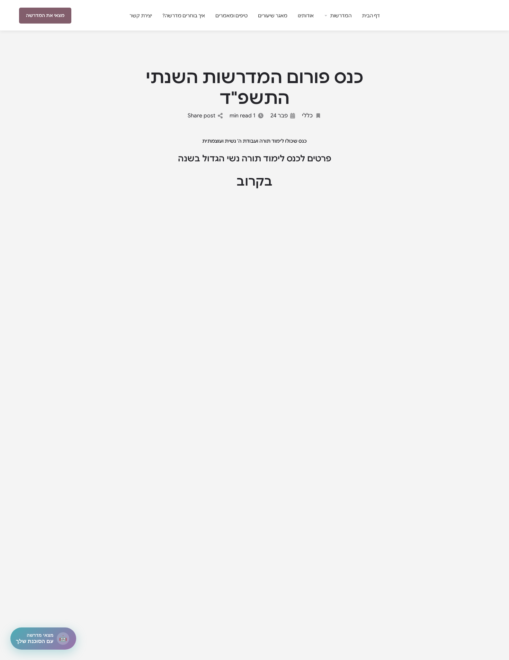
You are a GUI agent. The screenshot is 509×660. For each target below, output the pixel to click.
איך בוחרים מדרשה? (183, 15)
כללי (307, 115)
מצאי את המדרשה (45, 15)
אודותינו (306, 15)
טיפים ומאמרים (231, 15)
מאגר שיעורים (272, 15)
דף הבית (371, 15)
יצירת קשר (141, 15)
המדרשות (340, 15)
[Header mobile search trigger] (15, 15)
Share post (201, 115)
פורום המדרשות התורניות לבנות (469, 15)
